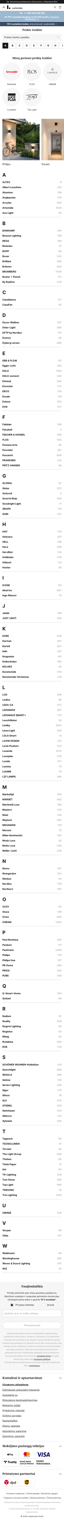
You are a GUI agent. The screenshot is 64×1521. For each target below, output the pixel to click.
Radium (6, 1016)
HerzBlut (7, 552)
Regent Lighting (11, 1026)
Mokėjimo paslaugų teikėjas (23, 1446)
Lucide (6, 761)
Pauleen (7, 944)
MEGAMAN (8, 825)
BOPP (5, 251)
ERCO (5, 391)
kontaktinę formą (44, 1356)
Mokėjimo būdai (11, 1405)
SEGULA (7, 1074)
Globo (5, 488)
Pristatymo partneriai (18, 1474)
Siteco (6, 1095)
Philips (6, 955)
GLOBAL (7, 483)
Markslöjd (8, 794)
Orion (5, 916)
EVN (4, 406)
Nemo (5, 868)
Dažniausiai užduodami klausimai (21, 1389)
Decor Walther (10, 322)
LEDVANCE (8, 709)
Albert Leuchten (11, 187)
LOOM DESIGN (10, 740)
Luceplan (7, 756)
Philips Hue (8, 960)
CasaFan (7, 304)
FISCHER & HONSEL (13, 434)
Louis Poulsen (10, 745)
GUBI (5, 513)
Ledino (6, 699)
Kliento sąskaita (11, 1426)
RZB (4, 1046)
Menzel (6, 830)
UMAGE (6, 1212)
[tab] (32, 1407)
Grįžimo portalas (11, 1415)
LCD (4, 694)
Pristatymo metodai (13, 1410)
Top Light (7, 1184)
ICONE (6, 585)
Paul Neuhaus (10, 939)
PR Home (7, 965)
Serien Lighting (11, 1085)
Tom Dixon (8, 1179)
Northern (7, 888)
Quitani (6, 998)
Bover (5, 256)
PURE (5, 975)
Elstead (6, 381)
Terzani (6, 1148)
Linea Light (8, 730)
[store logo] (16, 7)
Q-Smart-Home (11, 993)
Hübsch (6, 562)
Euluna (6, 401)
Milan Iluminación (12, 835)
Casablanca (9, 299)
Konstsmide (9, 671)
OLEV (5, 906)
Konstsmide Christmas (15, 676)
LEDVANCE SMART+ (14, 715)
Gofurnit (7, 493)
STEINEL (7, 1105)
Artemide (7, 207)
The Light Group (11, 1154)
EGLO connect (10, 375)
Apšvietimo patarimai (14, 1431)
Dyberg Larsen (11, 342)
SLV (4, 1100)
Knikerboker (9, 661)
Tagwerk (7, 1138)
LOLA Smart (9, 735)
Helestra (7, 536)
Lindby (6, 725)
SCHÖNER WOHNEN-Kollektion (20, 1064)
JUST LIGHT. (9, 618)
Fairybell (7, 429)
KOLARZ (7, 666)
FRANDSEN (8, 460)
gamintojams (34, 1365)
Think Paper (9, 1164)
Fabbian (6, 424)
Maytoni (7, 819)
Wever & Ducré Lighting (16, 1263)
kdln (4, 651)
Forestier (7, 450)
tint (4, 1169)
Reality (6, 1021)
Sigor (5, 1090)
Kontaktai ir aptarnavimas (22, 1378)
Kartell (6, 646)
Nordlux (7, 883)
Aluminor (7, 192)
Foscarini (7, 455)
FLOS (5, 439)
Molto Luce (8, 845)
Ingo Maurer (9, 595)
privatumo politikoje (42, 1359)
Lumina (6, 766)
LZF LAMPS (9, 776)
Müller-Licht (9, 850)
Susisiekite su (10, 1395)
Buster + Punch (11, 276)
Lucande (7, 750)
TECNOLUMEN (11, 1143)
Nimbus (6, 878)
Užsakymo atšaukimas (15, 1384)
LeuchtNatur (9, 720)
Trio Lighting (9, 1195)
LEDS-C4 (7, 704)
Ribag (5, 1036)
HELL (5, 541)
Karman (6, 640)
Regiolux (7, 1031)
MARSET (7, 799)
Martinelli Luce (10, 804)
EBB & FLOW (9, 360)
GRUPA (6, 508)
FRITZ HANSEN (11, 465)
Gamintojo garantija (13, 1436)
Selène (6, 1079)
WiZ (4, 1268)
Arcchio (6, 202)
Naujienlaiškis (10, 1420)
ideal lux (7, 590)
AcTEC (6, 182)
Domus (6, 337)
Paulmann (8, 949)
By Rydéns (8, 281)
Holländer (8, 557)
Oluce (5, 911)
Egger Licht (9, 365)
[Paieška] (55, 7)
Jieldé (5, 613)
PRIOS (6, 970)
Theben (6, 1159)
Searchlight (9, 1069)
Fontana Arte (9, 444)
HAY (5, 531)
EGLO (5, 370)
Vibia (5, 1235)
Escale (6, 396)
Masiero (7, 809)
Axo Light (7, 212)
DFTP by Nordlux (12, 332)
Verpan (6, 1230)
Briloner (7, 266)
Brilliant (6, 261)
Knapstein (8, 656)
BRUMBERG (9, 271)
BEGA (5, 240)
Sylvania (7, 1120)
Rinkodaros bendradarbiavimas (19, 1400)
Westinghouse (10, 1258)
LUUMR (6, 771)
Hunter (6, 567)
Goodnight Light (11, 503)
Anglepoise (9, 197)
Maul (5, 814)
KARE (5, 635)
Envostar (7, 386)
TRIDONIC (8, 1189)
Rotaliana (7, 1041)
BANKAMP (8, 230)
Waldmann (8, 1253)
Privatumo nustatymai (15, 1493)
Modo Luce (8, 840)
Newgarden (9, 873)
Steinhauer (8, 1110)
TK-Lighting (9, 1174)
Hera (5, 546)
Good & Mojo (9, 498)
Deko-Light (8, 327)
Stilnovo (7, 1115)
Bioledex (7, 245)
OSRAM (6, 922)
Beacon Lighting (11, 235)
